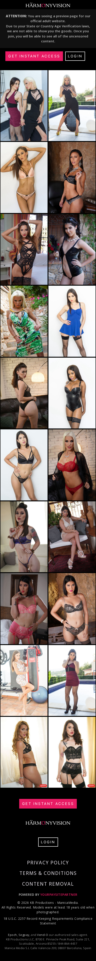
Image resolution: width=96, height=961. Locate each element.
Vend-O (42, 935)
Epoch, (13, 935)
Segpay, (24, 935)
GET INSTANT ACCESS (34, 56)
